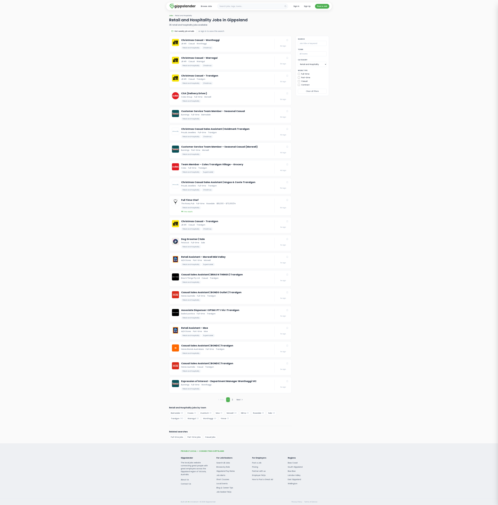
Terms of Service (310, 502)
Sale (203, 242)
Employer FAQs (259, 475)
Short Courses (222, 479)
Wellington (292, 483)
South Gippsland (295, 467)
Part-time (195, 150)
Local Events (222, 483)
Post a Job (322, 6)
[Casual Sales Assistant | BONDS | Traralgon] (230, 349)
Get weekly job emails (184, 31)
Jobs (171, 16)
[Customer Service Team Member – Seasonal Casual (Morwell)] (230, 151)
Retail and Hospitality (191, 48)
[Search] (285, 6)
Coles (183, 168)
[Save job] (287, 40)
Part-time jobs (194, 437)
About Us (185, 479)
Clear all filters (312, 91)
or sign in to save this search (211, 31)
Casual (191, 43)
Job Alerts (220, 475)
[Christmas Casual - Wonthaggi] (230, 44)
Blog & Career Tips (224, 487)
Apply (283, 207)
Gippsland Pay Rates (225, 471)
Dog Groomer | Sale (193, 239)
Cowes (191, 413)
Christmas (207, 48)
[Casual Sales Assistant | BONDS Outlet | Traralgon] (230, 296)
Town (300, 49)
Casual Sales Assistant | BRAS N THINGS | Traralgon (212, 274)
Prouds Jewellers (188, 132)
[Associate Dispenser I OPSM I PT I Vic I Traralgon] (230, 314)
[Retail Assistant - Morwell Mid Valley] (230, 261)
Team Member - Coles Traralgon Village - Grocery (212, 164)
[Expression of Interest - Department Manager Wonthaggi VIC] (230, 385)
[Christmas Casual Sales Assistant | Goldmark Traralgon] (230, 133)
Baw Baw (292, 471)
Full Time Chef (190, 200)
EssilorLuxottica (188, 313)
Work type (303, 70)
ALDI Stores (186, 260)
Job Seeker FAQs (223, 492)
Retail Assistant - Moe (194, 328)
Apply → (283, 46)
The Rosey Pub (187, 203)
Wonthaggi (202, 43)
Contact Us (186, 484)
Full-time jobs (177, 437)
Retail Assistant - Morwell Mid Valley (203, 256)
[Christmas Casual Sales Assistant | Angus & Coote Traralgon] (230, 186)
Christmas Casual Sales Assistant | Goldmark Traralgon (215, 129)
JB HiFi (183, 43)
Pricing (255, 467)
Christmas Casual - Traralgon (199, 75)
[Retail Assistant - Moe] (230, 332)
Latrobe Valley (294, 475)
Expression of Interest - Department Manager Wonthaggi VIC (219, 381)
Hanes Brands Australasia (192, 349)
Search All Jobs (223, 462)
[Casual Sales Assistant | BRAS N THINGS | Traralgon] (230, 278)
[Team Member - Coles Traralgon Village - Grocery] (230, 168)
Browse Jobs (206, 6)
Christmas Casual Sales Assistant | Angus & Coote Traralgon (218, 182)
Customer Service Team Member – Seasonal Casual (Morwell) (219, 146)
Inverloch (205, 413)
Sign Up (307, 6)
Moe (206, 331)
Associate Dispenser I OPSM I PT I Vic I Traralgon (210, 310)
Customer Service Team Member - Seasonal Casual (213, 111)
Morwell (207, 97)
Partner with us (259, 471)
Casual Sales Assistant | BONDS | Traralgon (207, 345)
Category (302, 60)
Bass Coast (293, 462)
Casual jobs (210, 437)
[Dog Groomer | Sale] (230, 243)
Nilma (245, 413)
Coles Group (186, 97)
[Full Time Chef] (230, 205)
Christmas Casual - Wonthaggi (200, 40)
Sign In (296, 6)
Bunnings (185, 114)
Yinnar (225, 418)
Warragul (201, 61)
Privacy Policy (297, 502)
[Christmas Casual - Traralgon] (230, 80)
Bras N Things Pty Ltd (190, 278)
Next (239, 399)
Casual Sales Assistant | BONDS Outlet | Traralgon (211, 292)
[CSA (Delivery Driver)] (230, 97)
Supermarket (208, 172)
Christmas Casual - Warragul (199, 57)
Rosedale (210, 203)
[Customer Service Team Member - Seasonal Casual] (230, 115)
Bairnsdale (206, 114)
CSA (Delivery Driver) (194, 93)
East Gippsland (294, 479)
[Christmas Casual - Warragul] (230, 62)
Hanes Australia (188, 296)
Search (301, 39)
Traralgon (201, 79)
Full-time (198, 97)
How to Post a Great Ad (262, 479)
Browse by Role (223, 467)
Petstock (185, 242)
